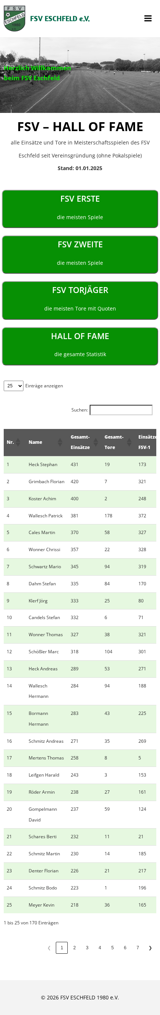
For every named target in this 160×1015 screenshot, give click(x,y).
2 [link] (74, 947)
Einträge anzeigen (44, 386)
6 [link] (125, 947)
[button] (17, 442)
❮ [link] (49, 947)
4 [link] (100, 947)
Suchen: (79, 410)
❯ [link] (150, 947)
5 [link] (112, 947)
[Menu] (148, 18)
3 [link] (87, 947)
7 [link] (138, 947)
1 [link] (62, 947)
